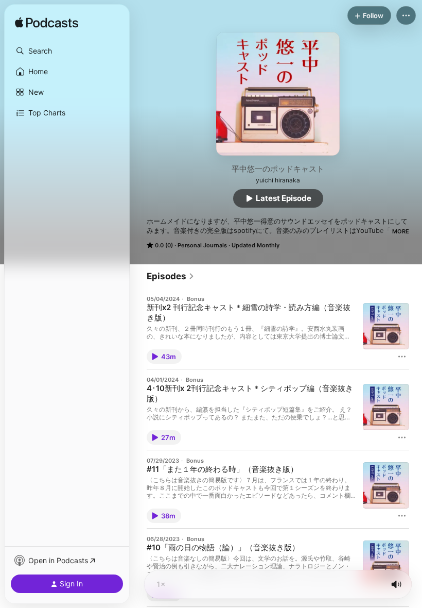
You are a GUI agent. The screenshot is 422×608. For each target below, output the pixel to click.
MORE (400, 231)
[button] (66, 51)
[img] (46, 23)
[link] (171, 276)
